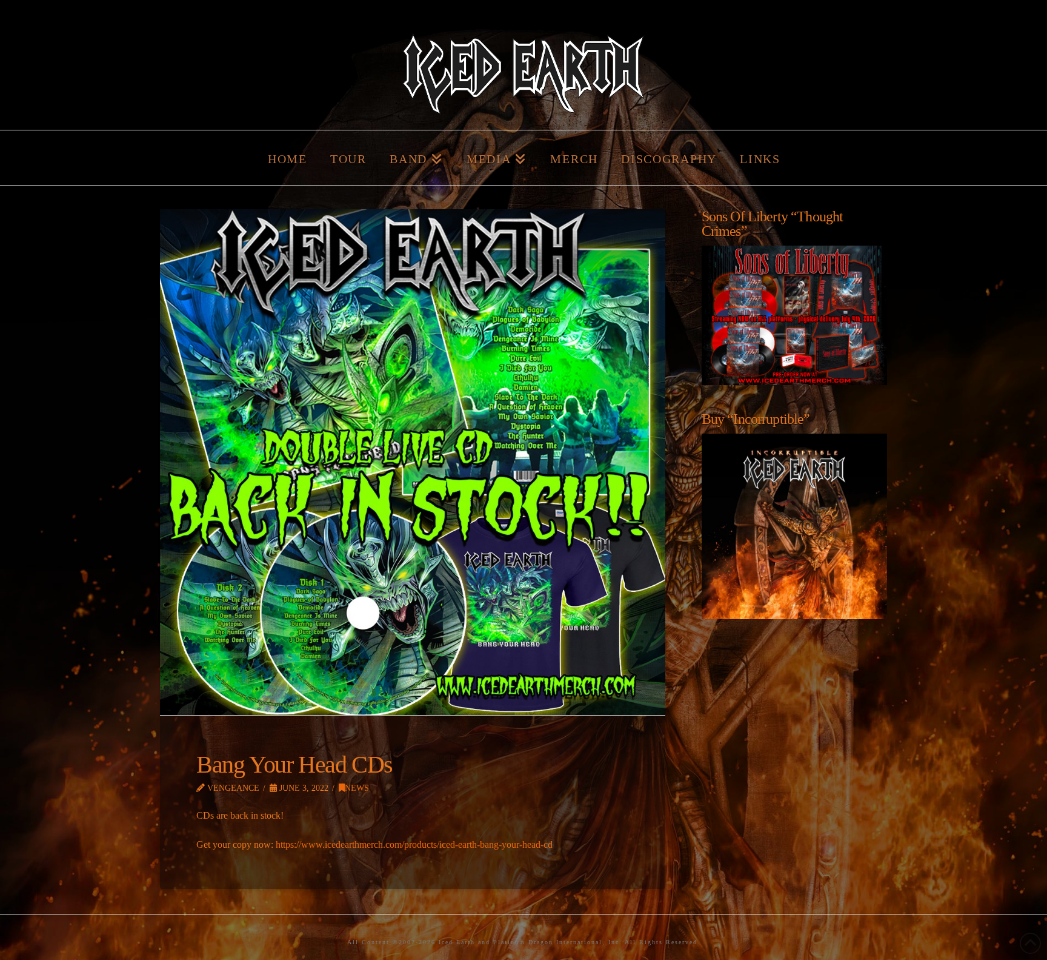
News (357, 788)
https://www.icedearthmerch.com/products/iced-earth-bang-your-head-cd (414, 844)
